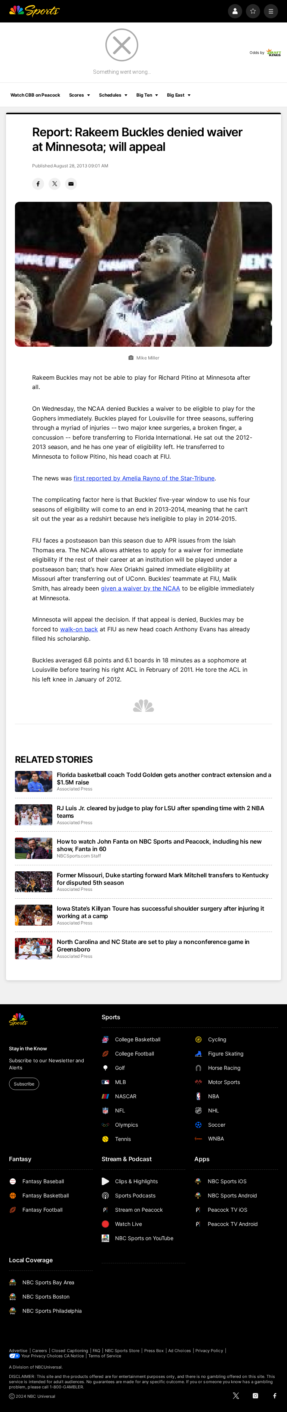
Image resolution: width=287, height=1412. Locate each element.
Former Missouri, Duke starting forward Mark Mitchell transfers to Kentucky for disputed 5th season (163, 878)
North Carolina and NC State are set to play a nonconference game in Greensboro (153, 945)
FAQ (96, 1350)
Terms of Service (104, 1355)
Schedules (110, 95)
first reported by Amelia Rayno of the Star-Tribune (144, 478)
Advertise (18, 1350)
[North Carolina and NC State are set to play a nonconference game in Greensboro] (33, 948)
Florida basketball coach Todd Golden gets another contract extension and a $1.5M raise (164, 778)
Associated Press (74, 789)
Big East (176, 95)
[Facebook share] (38, 184)
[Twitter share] (55, 184)
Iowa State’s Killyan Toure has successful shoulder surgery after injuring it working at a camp (160, 912)
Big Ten (144, 95)
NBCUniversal (48, 1367)
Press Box (154, 1350)
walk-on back (79, 629)
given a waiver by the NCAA (140, 588)
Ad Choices (179, 1350)
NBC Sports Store (122, 1350)
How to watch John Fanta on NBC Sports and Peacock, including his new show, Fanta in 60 (159, 845)
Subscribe (24, 1084)
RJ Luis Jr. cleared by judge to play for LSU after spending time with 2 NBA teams (161, 811)
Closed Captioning (70, 1350)
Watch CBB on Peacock (35, 95)
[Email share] (71, 184)
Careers (39, 1350)
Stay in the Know (28, 1048)
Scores (76, 95)
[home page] (34, 11)
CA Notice (74, 1355)
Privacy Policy (209, 1350)
